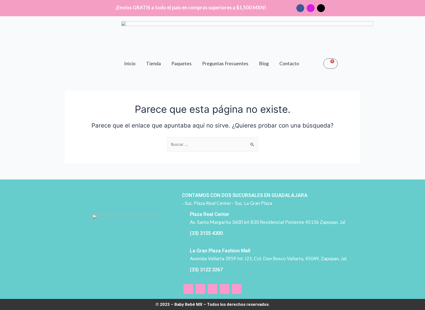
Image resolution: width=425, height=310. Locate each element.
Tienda (153, 63)
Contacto (289, 63)
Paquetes (181, 63)
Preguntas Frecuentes (225, 63)
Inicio (130, 63)
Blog (264, 63)
